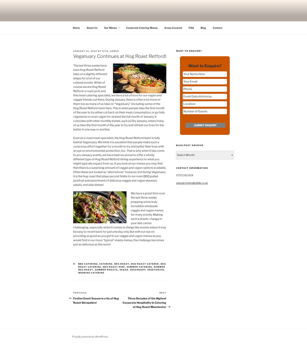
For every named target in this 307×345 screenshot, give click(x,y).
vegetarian (155, 270)
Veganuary (138, 270)
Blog (203, 27)
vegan (124, 270)
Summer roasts (106, 270)
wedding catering (91, 273)
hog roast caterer (145, 264)
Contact (217, 27)
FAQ (191, 27)
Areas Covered (173, 27)
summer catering (139, 267)
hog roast (121, 264)
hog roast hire (114, 267)
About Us (92, 27)
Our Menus (110, 27)
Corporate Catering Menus (142, 27)
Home (76, 27)
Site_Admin (110, 51)
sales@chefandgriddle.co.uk (192, 182)
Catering (106, 264)
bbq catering (88, 264)
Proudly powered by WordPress (90, 336)
